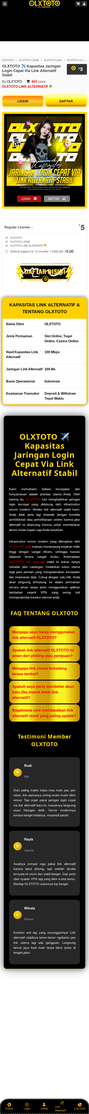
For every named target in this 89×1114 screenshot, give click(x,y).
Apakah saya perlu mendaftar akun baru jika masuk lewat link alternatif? (43, 692)
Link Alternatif (60, 1108)
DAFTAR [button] (53, 199)
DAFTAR (66, 101)
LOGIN (22, 101)
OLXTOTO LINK (53, 60)
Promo (9, 1108)
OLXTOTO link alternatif (26, 562)
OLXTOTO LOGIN (29, 60)
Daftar (44, 1108)
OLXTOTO (8, 60)
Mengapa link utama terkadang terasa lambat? (39, 671)
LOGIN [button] (25, 199)
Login (27, 1108)
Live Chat (79, 1108)
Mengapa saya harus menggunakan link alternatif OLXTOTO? (43, 634)
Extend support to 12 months (42, 251)
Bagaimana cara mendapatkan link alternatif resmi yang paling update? (44, 712)
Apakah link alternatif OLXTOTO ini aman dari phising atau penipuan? (43, 652)
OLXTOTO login (20, 546)
